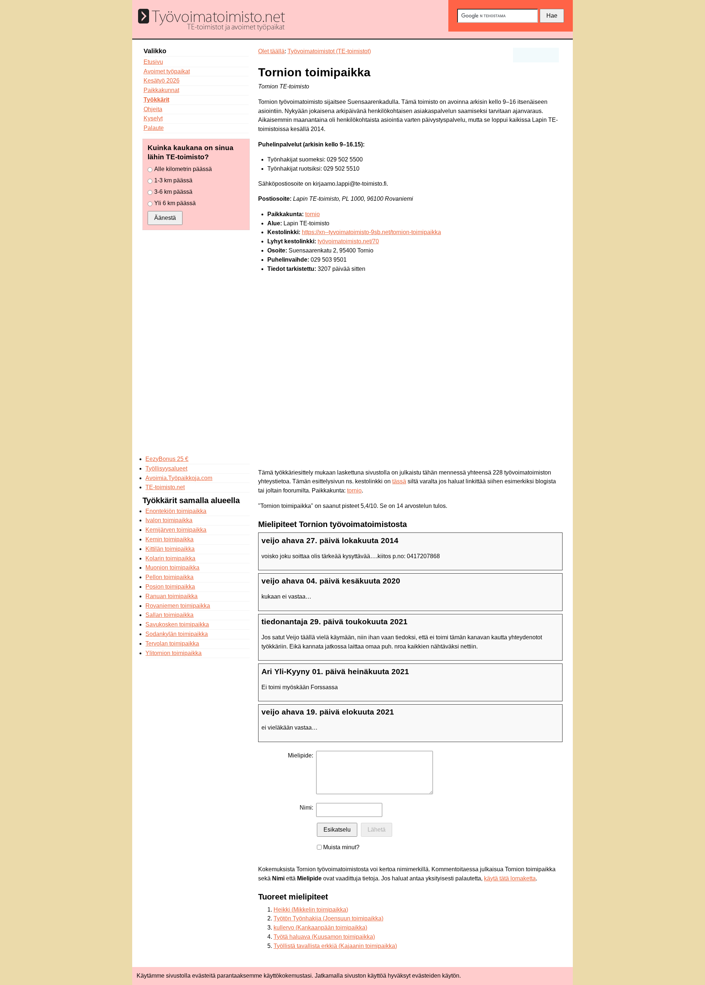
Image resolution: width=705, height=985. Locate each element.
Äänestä (165, 218)
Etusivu (153, 62)
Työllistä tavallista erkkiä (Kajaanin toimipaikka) (335, 946)
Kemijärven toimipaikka (175, 530)
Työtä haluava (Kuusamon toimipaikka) (324, 937)
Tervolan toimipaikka (172, 643)
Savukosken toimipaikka (177, 624)
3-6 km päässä (173, 192)
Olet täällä (271, 51)
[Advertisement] (196, 342)
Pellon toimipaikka (169, 577)
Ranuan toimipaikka (171, 596)
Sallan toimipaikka (169, 615)
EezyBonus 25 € (166, 459)
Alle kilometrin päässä (183, 169)
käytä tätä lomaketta (510, 878)
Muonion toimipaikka (172, 567)
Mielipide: (300, 755)
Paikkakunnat (161, 90)
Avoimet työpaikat (167, 71)
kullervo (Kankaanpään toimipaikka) (320, 927)
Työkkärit (156, 100)
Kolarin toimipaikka (170, 558)
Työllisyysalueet (166, 468)
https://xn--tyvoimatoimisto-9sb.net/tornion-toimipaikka (371, 232)
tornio (312, 214)
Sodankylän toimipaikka (176, 634)
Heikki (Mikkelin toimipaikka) (311, 909)
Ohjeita (153, 109)
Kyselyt (153, 118)
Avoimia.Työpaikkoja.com (178, 478)
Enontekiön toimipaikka (175, 511)
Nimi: (306, 807)
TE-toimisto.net (165, 487)
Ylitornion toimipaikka (173, 653)
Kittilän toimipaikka (170, 549)
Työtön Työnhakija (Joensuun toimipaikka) (328, 918)
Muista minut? (341, 847)
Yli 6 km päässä (175, 203)
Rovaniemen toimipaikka (177, 606)
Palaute (154, 128)
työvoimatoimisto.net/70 (348, 241)
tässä (399, 481)
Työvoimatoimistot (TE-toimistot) (329, 51)
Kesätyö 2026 (162, 80)
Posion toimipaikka (170, 587)
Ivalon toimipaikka (168, 520)
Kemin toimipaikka (169, 539)
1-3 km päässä (173, 180)
